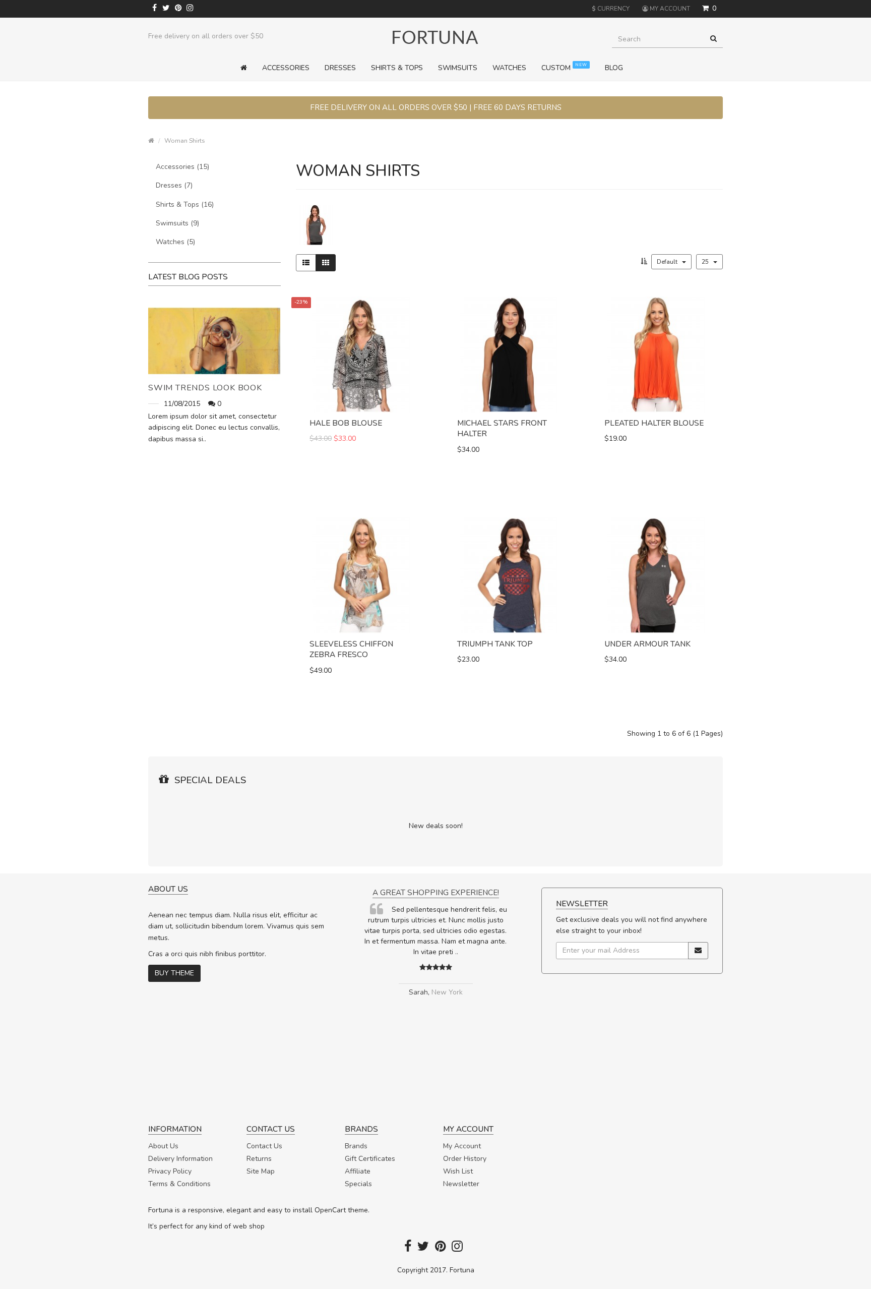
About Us (163, 1146)
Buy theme (174, 973)
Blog (614, 68)
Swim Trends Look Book (205, 387)
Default (668, 262)
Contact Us (264, 1146)
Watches (509, 68)
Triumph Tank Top (495, 643)
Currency (611, 9)
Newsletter (461, 1184)
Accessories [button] (285, 68)
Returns (259, 1158)
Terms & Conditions (179, 1184)
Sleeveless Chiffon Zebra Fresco (351, 649)
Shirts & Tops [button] (397, 68)
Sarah (418, 992)
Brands (356, 1146)
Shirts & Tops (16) (185, 204)
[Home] (247, 68)
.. (456, 952)
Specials (358, 1184)
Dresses (340, 68)
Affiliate (357, 1171)
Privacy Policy (170, 1171)
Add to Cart (351, 459)
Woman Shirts (184, 140)
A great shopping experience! (435, 892)
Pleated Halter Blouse (654, 423)
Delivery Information (180, 1158)
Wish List (458, 1171)
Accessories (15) (182, 166)
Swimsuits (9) (177, 223)
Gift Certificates (370, 1158)
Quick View (362, 478)
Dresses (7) (174, 185)
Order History (464, 1158)
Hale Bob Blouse (345, 423)
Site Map (260, 1171)
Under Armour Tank (647, 643)
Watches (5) (175, 242)
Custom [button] (564, 67)
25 (706, 262)
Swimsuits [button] (457, 68)
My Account (462, 1146)
